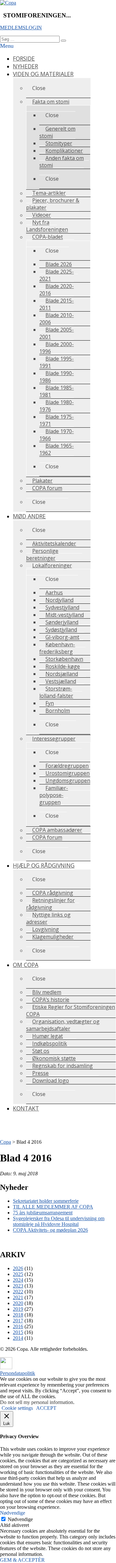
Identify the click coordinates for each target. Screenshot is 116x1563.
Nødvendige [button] (12, 1513)
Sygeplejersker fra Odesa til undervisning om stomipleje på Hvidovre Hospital (58, 1221)
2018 (18, 1315)
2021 (18, 1297)
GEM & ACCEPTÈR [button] (22, 1560)
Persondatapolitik (17, 1373)
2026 (18, 1268)
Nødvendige (20, 1519)
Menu (7, 46)
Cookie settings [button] (17, 1408)
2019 (18, 1309)
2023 (18, 1286)
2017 (18, 1320)
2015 (18, 1332)
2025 (18, 1274)
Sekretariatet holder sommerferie (46, 1201)
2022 (18, 1291)
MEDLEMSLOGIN (21, 27)
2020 (18, 1303)
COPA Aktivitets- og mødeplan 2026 (50, 1230)
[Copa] (8, 2)
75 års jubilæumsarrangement (42, 1212)
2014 (18, 1338)
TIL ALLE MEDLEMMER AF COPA (53, 1207)
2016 (18, 1326)
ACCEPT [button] (46, 1408)
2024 (18, 1280)
